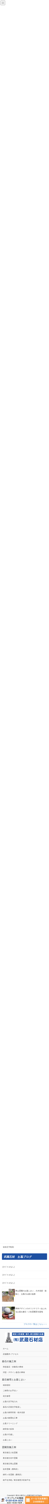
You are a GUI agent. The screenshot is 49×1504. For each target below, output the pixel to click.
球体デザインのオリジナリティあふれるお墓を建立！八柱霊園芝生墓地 (31, 1310)
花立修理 (6, 1396)
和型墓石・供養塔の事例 (13, 1367)
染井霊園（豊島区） (11, 1469)
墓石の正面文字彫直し (12, 1407)
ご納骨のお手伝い (10, 1391)
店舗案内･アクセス (10, 1354)
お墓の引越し (8, 1434)
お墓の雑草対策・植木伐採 (14, 1412)
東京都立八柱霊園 (10, 1453)
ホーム (5, 1349)
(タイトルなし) (8, 1267)
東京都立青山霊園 (10, 1464)
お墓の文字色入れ (10, 1401)
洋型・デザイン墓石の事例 (14, 1372)
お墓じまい (7, 1440)
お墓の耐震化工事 (10, 1418)
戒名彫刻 (6, 1385)
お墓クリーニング (10, 1423)
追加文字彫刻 (8, 1247)
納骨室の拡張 (8, 1429)
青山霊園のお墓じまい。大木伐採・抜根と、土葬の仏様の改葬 (31, 1292)
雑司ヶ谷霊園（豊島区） (13, 1475)
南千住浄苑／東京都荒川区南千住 (16, 1480)
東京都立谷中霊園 (10, 1458)
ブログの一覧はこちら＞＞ (35, 1324)
